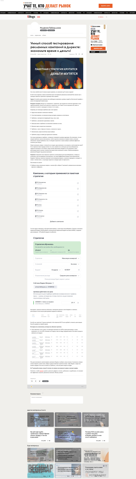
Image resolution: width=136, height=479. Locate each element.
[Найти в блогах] (106, 16)
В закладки (45, 381)
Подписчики (38, 35)
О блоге (44, 35)
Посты (31, 35)
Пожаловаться (51, 30)
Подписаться (43, 30)
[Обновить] (42, 393)
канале (41, 371)
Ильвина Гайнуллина (50, 28)
